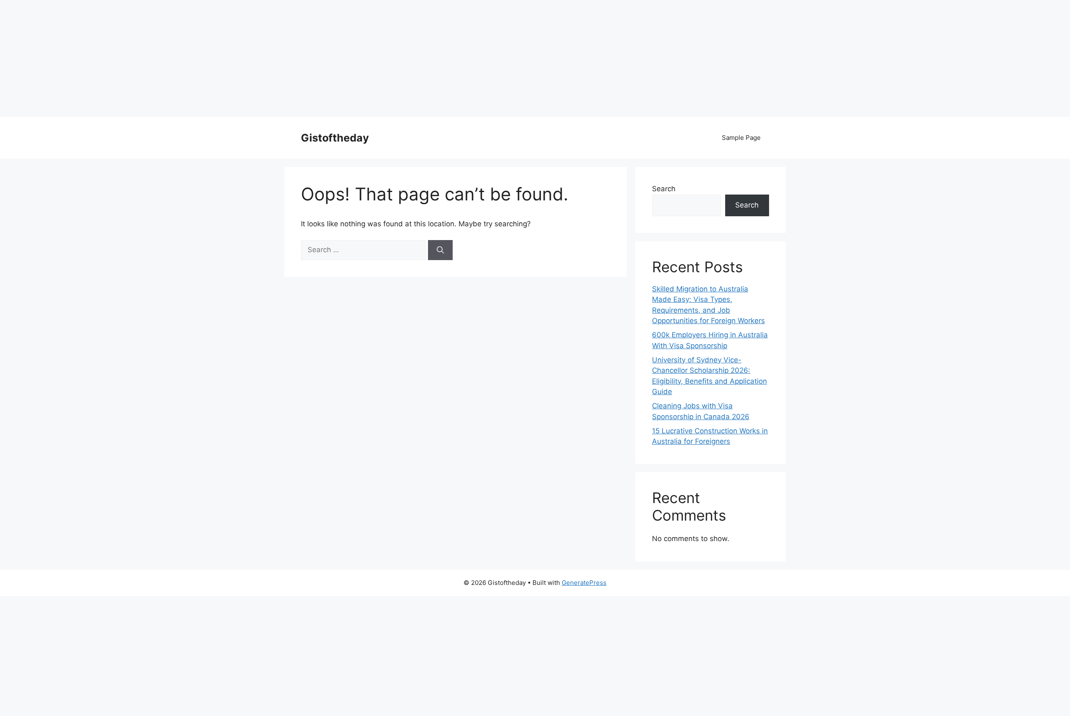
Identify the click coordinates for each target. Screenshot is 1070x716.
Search (663, 189)
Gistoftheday (335, 138)
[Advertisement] (251, 58)
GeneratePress (584, 583)
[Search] (440, 250)
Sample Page (741, 138)
